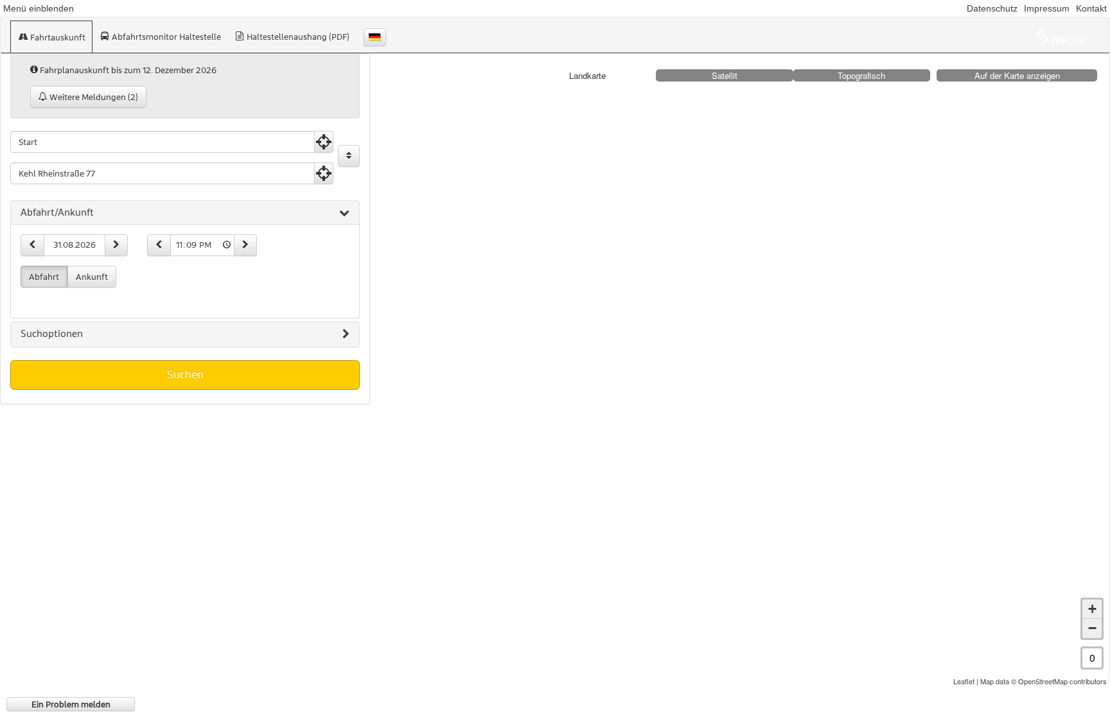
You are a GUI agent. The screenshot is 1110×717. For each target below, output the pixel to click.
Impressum (1047, 8)
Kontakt (1091, 8)
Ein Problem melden (70, 704)
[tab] (185, 213)
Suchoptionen (52, 334)
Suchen (185, 374)
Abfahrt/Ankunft (57, 212)
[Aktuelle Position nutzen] (323, 142)
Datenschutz (992, 8)
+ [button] (1092, 609)
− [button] (1092, 628)
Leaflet (963, 681)
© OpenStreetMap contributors (1059, 681)
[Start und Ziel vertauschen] (349, 156)
